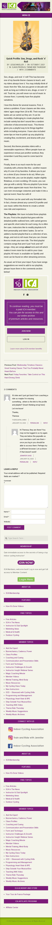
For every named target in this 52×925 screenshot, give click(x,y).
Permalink (34, 423)
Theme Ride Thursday (36, 67)
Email (6, 517)
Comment (7, 482)
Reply (45, 423)
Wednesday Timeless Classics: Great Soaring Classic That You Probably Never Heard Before (24, 368)
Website (7, 522)
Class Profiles (19, 67)
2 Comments (30, 70)
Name (6, 512)
